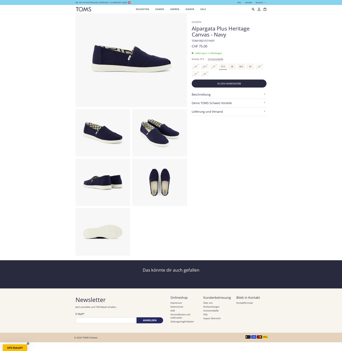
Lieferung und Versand (207, 111)
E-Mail (79, 314)
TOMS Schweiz (89, 337)
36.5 (205, 66)
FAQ (239, 2)
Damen (159, 9)
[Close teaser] (28, 343)
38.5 (241, 66)
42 (205, 74)
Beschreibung (201, 94)
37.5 (223, 66)
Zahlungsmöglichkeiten (182, 321)
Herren (174, 9)
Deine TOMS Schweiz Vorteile (212, 103)
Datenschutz (176, 306)
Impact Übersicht (212, 318)
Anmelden (150, 320)
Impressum (176, 302)
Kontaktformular (244, 302)
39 (250, 66)
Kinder (190, 9)
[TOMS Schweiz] (83, 9)
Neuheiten (142, 9)
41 (196, 74)
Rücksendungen (211, 306)
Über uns (208, 302)
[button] (15, 347)
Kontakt (248, 2)
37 (214, 66)
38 (232, 66)
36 (196, 66)
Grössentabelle (215, 59)
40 (259, 66)
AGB (172, 310)
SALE (203, 9)
